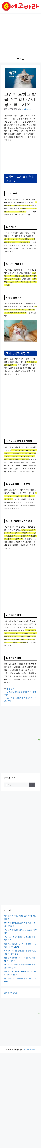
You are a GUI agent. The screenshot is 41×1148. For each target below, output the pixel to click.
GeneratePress (29, 1050)
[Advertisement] (20, 34)
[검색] (32, 785)
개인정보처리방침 (11, 993)
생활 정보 (10, 689)
